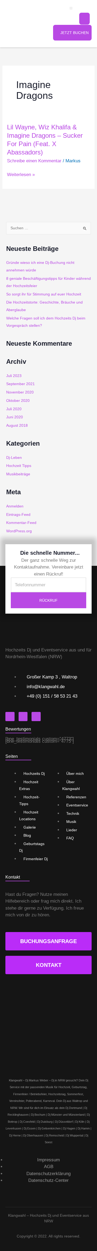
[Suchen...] (84, 19)
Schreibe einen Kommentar (34, 160)
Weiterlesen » (21, 174)
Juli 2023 (14, 376)
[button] (71, 8)
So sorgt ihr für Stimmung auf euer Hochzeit (43, 294)
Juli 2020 (14, 409)
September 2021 (20, 384)
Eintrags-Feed (18, 515)
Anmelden (14, 506)
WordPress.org (19, 531)
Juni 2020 (14, 417)
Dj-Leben (14, 458)
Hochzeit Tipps (18, 466)
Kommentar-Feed (21, 523)
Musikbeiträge (18, 474)
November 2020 (20, 392)
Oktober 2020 (18, 401)
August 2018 (17, 425)
